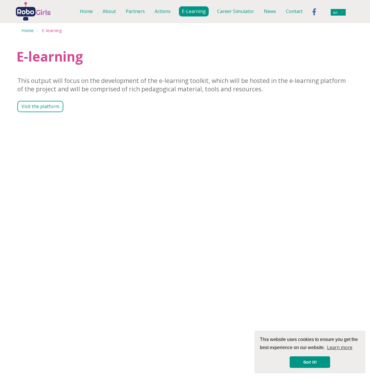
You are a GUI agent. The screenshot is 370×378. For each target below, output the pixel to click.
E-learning (194, 11)
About (109, 11)
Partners (135, 11)
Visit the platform (40, 106)
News (270, 11)
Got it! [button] (310, 362)
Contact (294, 11)
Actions (163, 11)
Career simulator (235, 11)
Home (86, 11)
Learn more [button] (339, 347)
